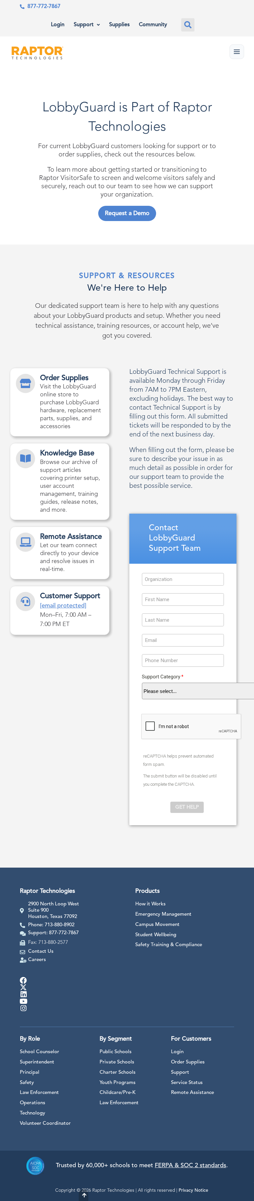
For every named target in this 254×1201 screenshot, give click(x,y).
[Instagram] (23, 1008)
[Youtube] (23, 1001)
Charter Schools (118, 1072)
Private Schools (117, 1062)
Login (57, 25)
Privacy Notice (193, 1190)
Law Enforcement (39, 1092)
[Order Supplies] (25, 383)
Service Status (187, 1082)
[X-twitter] (23, 987)
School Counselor (39, 1052)
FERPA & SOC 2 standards (190, 1166)
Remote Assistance (71, 537)
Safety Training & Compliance (168, 945)
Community (153, 25)
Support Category (161, 677)
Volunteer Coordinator (45, 1123)
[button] (187, 24)
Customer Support (70, 596)
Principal (29, 1072)
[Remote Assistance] (25, 542)
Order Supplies (64, 378)
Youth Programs (118, 1082)
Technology (32, 1113)
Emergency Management (163, 914)
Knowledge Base (67, 453)
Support (84, 25)
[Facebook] (23, 980)
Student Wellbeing (155, 935)
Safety (27, 1082)
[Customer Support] (25, 601)
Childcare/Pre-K (118, 1092)
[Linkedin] (23, 994)
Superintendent (37, 1062)
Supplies (119, 25)
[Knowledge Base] (25, 458)
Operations (32, 1103)
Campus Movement (157, 924)
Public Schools (116, 1052)
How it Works (150, 904)
